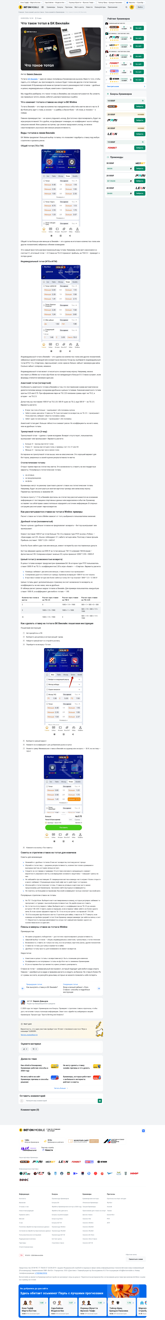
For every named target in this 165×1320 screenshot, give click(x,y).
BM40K (109, 193)
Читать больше (60, 1088)
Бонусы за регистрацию (60, 1215)
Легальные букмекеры (90, 1202)
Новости (89, 7)
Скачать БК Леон (88, 1235)
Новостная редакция (26, 1211)
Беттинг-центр (57, 1239)
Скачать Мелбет (88, 1227)
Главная (21, 12)
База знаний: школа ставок (34, 12)
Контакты (22, 1198)
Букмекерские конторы (91, 1198)
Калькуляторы (100, 7)
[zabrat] (139, 168)
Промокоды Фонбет (59, 1231)
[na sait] (138, 28)
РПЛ (108, 1219)
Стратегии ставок (58, 1243)
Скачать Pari (87, 1219)
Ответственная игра (26, 1247)
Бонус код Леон (57, 1219)
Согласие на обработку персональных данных (35, 1231)
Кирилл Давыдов (34, 74)
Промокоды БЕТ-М (58, 1235)
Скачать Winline (88, 1223)
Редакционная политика (27, 1239)
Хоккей (109, 1206)
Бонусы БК (55, 1202)
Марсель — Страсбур (136, 2)
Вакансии (22, 1202)
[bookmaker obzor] (130, 28)
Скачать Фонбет (88, 1231)
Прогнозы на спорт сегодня (116, 1198)
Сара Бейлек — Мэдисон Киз (54, 2)
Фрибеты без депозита (60, 1211)
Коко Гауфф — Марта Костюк (30, 2)
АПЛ (108, 1223)
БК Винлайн (33, 79)
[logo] (29, 7)
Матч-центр (79, 7)
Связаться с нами (136, 1259)
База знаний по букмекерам (54, 12)
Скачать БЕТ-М (88, 1243)
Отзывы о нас (24, 1206)
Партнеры (22, 1243)
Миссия (21, 1219)
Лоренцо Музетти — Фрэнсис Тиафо (81, 2)
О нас (21, 1223)
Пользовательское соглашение (30, 1235)
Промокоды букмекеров (60, 1198)
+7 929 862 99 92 (41, 1273)
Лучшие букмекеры (89, 1206)
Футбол (109, 1202)
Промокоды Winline (58, 1227)
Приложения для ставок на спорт (94, 1211)
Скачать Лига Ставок (90, 1239)
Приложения (112, 7)
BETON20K (111, 181)
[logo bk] (112, 106)
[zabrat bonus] (139, 106)
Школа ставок (87, 1215)
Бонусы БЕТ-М (57, 1223)
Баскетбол (110, 1215)
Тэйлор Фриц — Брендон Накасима (110, 2)
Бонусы (60, 7)
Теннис (109, 1211)
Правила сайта (24, 1215)
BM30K (109, 169)
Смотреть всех (113, 86)
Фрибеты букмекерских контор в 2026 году (66, 1206)
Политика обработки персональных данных (34, 1227)
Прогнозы (68, 7)
